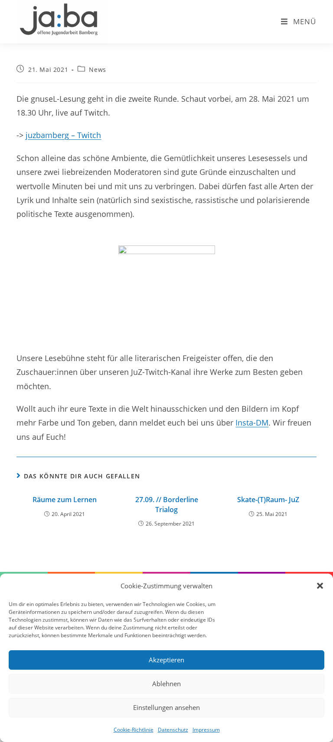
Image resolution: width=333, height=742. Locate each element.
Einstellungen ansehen (166, 707)
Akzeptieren (166, 659)
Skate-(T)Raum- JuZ (268, 499)
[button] (320, 585)
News (97, 69)
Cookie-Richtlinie (133, 729)
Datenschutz (173, 729)
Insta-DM (251, 422)
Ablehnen (166, 683)
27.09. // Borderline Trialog (166, 504)
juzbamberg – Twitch (63, 135)
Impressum (206, 729)
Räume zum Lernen (65, 499)
